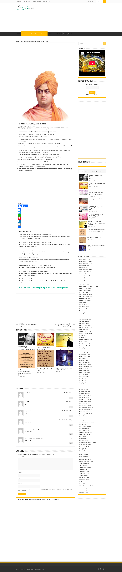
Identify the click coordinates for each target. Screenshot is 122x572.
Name (20, 472)
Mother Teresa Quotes (85, 401)
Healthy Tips (82, 348)
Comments (94, 171)
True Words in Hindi (84, 471)
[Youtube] (94, 2)
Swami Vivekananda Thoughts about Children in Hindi (32, 250)
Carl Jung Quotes (83, 313)
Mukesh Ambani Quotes (85, 405)
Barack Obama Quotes (85, 290)
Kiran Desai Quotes (84, 381)
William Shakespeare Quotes (86, 486)
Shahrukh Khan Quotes (85, 444)
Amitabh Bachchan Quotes (86, 276)
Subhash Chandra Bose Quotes (87, 451)
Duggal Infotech (39, 569)
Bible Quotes (82, 302)
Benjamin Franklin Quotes (85, 294)
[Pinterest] (45, 218)
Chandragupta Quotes (85, 319)
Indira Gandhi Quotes (84, 356)
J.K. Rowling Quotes (84, 360)
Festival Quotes (83, 337)
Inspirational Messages (32, 127)
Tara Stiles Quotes (84, 463)
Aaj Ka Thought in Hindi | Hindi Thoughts (44, 348)
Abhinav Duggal (22, 126)
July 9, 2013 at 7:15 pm (68, 401)
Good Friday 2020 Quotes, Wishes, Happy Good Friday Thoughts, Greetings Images (96, 192)
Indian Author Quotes (84, 354)
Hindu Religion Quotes (85, 352)
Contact (39, 1)
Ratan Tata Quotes (84, 430)
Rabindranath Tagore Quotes (86, 422)
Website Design (29, 569)
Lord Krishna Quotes (84, 391)
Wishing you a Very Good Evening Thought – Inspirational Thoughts (96, 223)
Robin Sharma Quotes (84, 434)
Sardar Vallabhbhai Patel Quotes (87, 442)
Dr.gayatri (28, 411)
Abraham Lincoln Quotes (85, 261)
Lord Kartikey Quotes (84, 389)
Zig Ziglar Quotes (83, 492)
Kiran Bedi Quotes (84, 378)
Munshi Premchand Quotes (86, 409)
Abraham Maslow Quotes (85, 263)
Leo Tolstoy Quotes (84, 387)
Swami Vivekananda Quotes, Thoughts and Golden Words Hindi (35, 234)
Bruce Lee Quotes (83, 311)
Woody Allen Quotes (84, 490)
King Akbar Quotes (84, 376)
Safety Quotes (83, 438)
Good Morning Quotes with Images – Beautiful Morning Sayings (96, 208)
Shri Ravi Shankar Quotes (85, 446)
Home (34, 1)
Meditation (58, 33)
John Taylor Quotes (84, 370)
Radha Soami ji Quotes (85, 426)
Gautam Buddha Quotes (85, 339)
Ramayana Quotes (84, 428)
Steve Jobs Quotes (84, 449)
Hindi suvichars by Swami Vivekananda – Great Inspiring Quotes (35, 265)
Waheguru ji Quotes (84, 477)
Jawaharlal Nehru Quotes (85, 366)
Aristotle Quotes (83, 280)
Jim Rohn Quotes (83, 368)
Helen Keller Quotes (84, 350)
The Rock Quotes (83, 465)
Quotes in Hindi (64, 127)
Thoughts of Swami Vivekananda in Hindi (29, 279)
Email (19, 478)
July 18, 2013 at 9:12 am (67, 410)
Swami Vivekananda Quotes (36, 128)
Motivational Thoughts (43, 127)
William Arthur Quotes (84, 484)
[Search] (104, 1)
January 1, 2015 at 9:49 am (67, 429)
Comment (21, 456)
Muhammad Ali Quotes (85, 403)
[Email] (45, 224)
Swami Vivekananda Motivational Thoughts (28, 325)
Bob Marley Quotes (84, 306)
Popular (87, 171)
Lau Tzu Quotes (83, 385)
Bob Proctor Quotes (84, 308)
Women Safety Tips (84, 488)
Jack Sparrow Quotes (84, 362)
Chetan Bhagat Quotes (85, 325)
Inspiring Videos (67, 33)
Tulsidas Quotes (83, 475)
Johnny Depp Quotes (84, 372)
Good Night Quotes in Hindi (96, 199)
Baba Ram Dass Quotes (85, 288)
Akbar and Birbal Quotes (85, 269)
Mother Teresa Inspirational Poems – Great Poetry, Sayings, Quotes (24, 372)
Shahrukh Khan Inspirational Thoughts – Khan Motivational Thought (26, 348)
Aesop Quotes (83, 267)
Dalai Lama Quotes (84, 329)
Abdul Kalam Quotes (84, 259)
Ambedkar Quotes (84, 273)
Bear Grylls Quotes (84, 292)
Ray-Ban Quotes (83, 424)
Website (20, 483)
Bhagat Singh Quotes (84, 298)
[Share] (45, 227)
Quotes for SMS (56, 127)
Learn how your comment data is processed (47, 499)
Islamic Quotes (83, 358)
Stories (50, 33)
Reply (71, 398)
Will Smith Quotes (83, 481)
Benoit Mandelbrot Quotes (86, 296)
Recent (81, 171)
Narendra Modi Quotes (85, 411)
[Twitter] (92, 2)
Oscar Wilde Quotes (84, 416)
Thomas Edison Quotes (85, 467)
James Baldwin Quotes (85, 364)
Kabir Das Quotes (83, 374)
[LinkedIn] (45, 221)
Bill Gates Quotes (83, 304)
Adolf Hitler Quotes (84, 265)
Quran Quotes (83, 420)
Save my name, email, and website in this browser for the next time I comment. (45, 490)
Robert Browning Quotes (85, 432)
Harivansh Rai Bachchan (85, 346)
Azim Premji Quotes (84, 284)
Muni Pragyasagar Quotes (86, 407)
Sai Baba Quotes (83, 440)
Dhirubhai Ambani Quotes (86, 333)
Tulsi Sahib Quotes (84, 473)
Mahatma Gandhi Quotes (85, 395)
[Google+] (89, 2)
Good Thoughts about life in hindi (95, 237)
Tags (100, 171)
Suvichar (43, 33)
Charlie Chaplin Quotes (85, 321)
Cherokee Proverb (84, 323)
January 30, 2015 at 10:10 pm (66, 438)
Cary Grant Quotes (84, 315)
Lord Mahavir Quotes (84, 393)
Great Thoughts (25, 41)
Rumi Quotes (82, 436)
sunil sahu (28, 393)
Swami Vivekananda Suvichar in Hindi (28, 257)
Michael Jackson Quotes (85, 399)
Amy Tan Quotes (83, 278)
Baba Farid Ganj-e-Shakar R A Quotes (88, 286)
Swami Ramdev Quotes (85, 459)
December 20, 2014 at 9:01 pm (66, 419)
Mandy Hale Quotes (84, 397)
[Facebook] (90, 2)
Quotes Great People (27, 33)
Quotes (37, 33)
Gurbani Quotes (83, 341)
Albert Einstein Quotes (85, 271)
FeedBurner (96, 94)
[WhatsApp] (45, 215)
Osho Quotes (82, 418)
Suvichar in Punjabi (84, 456)
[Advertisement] (72, 17)
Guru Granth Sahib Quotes (86, 343)
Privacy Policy (46, 1)
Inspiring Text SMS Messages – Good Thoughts (62, 325)
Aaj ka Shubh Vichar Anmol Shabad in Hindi (64, 368)
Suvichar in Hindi (26, 128)
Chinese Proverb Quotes (85, 327)
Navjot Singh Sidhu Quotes (86, 413)
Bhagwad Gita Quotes (85, 300)
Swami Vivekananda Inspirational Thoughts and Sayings (33, 271)
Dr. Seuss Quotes (83, 335)
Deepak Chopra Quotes (85, 331)
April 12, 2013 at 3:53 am (67, 392)
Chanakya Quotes (83, 317)
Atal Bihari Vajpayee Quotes (86, 282)
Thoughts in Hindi (48, 128)
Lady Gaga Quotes (84, 383)
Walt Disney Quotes (84, 479)
